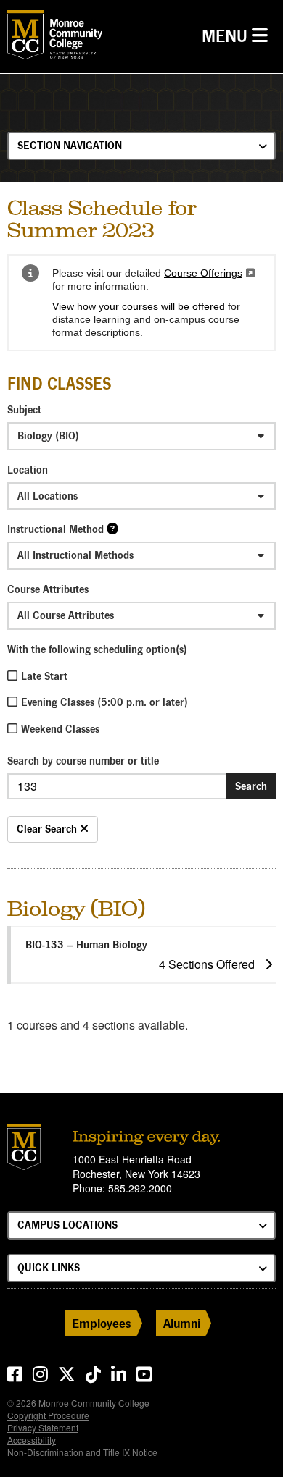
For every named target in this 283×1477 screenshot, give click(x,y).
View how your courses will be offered (138, 306)
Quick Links (48, 1267)
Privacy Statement (42, 1427)
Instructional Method (55, 529)
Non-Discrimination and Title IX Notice (82, 1452)
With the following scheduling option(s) (97, 649)
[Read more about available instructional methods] (112, 528)
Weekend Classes (60, 729)
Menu (238, 35)
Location (27, 469)
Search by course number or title (83, 760)
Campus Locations (67, 1225)
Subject (24, 409)
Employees (101, 1323)
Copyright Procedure (48, 1415)
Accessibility (31, 1440)
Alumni (181, 1323)
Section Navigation (69, 145)
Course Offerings (209, 273)
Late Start (44, 676)
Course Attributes (48, 589)
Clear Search (48, 829)
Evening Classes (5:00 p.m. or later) (104, 702)
